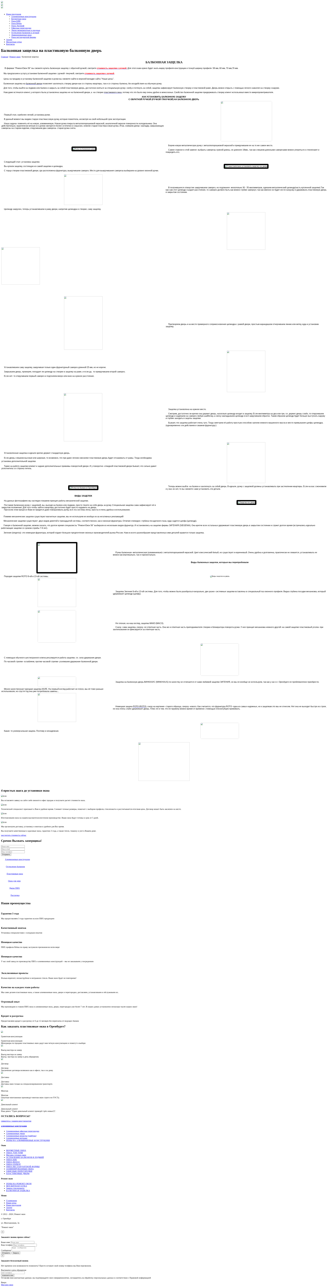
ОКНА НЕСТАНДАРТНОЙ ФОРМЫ (23, 1166)
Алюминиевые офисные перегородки (22, 1131)
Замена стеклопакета (15, 1188)
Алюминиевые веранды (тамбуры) (21, 1136)
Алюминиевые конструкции (23, 16)
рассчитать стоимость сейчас (13, 835)
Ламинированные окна (21, 35)
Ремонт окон (14, 57)
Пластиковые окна (15, 874)
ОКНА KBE (11, 1160)
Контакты (10, 44)
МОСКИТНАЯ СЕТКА (16, 1186)
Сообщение (6, 1250)
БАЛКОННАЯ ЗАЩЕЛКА (18, 1190)
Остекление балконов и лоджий (25, 33)
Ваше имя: (5, 1242)
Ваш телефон (7, 1245)
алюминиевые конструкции (14, 1126)
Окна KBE (16, 21)
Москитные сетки (14, 42)
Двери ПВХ (14, 888)
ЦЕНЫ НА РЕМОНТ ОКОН (19, 1184)
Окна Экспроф (17, 26)
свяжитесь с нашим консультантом (16, 1121)
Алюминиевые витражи (16, 1138)
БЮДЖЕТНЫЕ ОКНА (16, 1150)
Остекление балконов (15, 866)
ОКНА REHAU (13, 1162)
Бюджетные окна (18, 19)
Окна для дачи (14, 881)
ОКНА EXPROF (13, 1164)
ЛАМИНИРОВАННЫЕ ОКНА (20, 1169)
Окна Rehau (16, 23)
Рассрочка (15, 895)
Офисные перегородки (21, 28)
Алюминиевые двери (15, 1133)
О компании (11, 1200)
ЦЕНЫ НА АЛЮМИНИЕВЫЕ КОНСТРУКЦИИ (28, 1140)
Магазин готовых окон (16, 1155)
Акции (9, 39)
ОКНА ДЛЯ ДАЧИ (14, 1153)
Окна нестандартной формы (23, 37)
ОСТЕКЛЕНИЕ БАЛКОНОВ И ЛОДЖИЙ (25, 1157)
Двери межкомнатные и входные (25, 30)
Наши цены (11, 1203)
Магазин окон (7, 1285)
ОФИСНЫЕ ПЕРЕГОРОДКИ (19, 1171)
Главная (4, 57)
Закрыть (16, 1253)
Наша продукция (13, 14)
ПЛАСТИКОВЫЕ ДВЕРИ (17, 1173)
